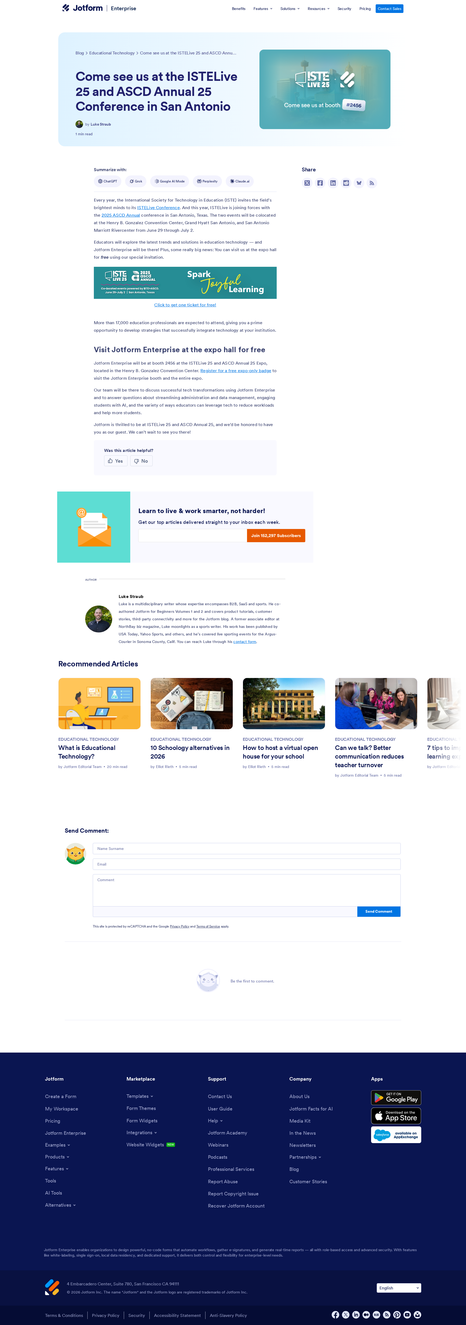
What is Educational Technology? (86, 751)
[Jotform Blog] (376, 1315)
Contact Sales (389, 8)
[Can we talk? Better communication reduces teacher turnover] (376, 703)
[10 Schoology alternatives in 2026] (191, 703)
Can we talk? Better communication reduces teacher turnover (369, 756)
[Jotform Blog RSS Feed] (371, 183)
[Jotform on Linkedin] (356, 1315)
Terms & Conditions (64, 1315)
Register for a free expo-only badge (235, 370)
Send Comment (378, 911)
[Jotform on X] (346, 1315)
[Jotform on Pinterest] (397, 1315)
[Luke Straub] (79, 124)
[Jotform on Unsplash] (417, 1315)
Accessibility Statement (177, 1315)
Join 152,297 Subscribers (276, 535)
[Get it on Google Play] (396, 1097)
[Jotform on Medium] (366, 1315)
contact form (244, 641)
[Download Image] (268, 290)
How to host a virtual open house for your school (280, 751)
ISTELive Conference (158, 207)
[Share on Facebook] (320, 183)
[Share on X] (307, 183)
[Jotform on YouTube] (407, 1315)
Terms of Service (208, 926)
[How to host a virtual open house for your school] (284, 703)
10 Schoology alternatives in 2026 (189, 751)
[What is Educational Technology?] (99, 703)
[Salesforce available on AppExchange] (396, 1134)
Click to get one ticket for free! (185, 304)
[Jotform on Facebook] (335, 1315)
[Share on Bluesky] (359, 183)
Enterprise (123, 8)
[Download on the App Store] (396, 1116)
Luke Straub (101, 124)
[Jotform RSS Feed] (386, 1315)
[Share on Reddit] (346, 183)
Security (136, 1315)
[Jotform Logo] (82, 8)
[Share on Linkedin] (333, 183)
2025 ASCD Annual (121, 215)
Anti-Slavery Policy (228, 1315)
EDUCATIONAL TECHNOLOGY (88, 739)
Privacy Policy (179, 926)
